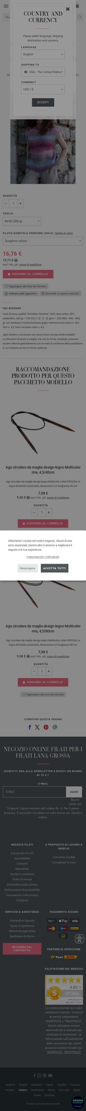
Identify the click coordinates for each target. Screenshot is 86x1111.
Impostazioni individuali (43, 556)
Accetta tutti (54, 568)
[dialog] (43, 556)
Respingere (27, 568)
